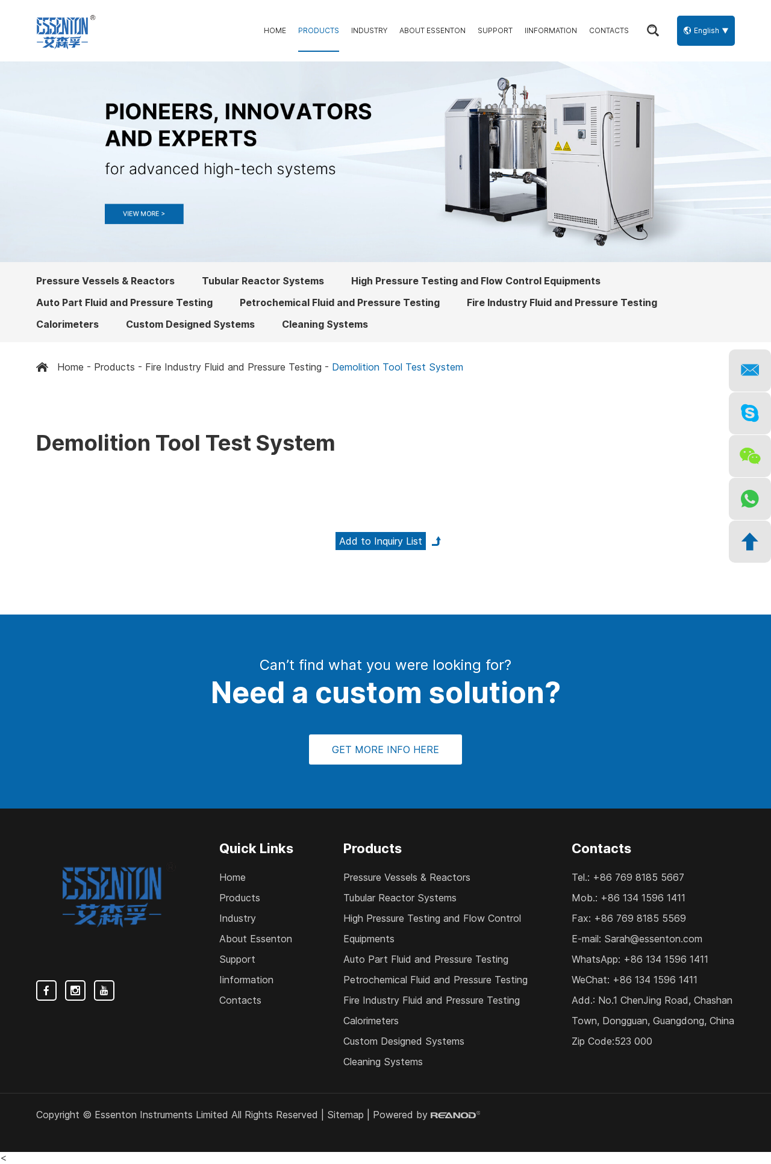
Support (495, 30)
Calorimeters (67, 324)
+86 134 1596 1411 (665, 959)
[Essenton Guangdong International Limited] (66, 30)
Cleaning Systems (325, 324)
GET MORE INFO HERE (385, 749)
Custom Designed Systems (190, 324)
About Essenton (432, 30)
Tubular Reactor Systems (263, 281)
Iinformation (551, 30)
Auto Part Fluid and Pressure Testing (124, 302)
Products (318, 30)
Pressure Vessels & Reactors (105, 281)
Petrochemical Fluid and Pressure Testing (340, 302)
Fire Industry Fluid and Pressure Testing (562, 302)
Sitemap (345, 1115)
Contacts (609, 30)
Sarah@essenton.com (653, 939)
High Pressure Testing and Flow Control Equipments (476, 281)
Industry (369, 30)
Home (275, 30)
